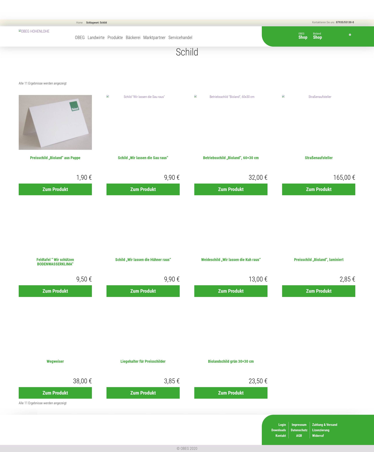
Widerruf (231, 430)
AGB (299, 436)
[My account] (341, 36)
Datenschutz (299, 430)
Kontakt (281, 436)
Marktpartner (154, 37)
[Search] (334, 36)
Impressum (299, 425)
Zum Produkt (55, 189)
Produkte (115, 37)
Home (79, 22)
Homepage (196, 37)
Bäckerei (133, 37)
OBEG (80, 37)
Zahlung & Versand (224, 435)
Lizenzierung (228, 424)
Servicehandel (180, 37)
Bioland (317, 34)
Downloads (278, 430)
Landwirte (96, 37)
